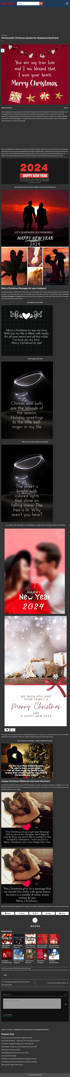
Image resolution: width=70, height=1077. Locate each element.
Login (65, 994)
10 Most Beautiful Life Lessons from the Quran (15, 1052)
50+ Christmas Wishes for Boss (56, 983)
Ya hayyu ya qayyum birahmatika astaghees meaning (16, 1037)
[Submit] (41, 3)
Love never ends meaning (8, 1055)
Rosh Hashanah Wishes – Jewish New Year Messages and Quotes (20, 1040)
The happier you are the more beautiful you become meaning (19, 1061)
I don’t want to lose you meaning (10, 1049)
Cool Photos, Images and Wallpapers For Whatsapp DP (17, 1043)
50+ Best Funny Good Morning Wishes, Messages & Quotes (18, 1058)
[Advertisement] (35, 22)
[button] (67, 3)
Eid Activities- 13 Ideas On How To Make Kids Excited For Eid (19, 1046)
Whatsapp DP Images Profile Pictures (12, 1064)
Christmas (4, 35)
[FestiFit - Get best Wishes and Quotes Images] (8, 3)
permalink (28, 968)
